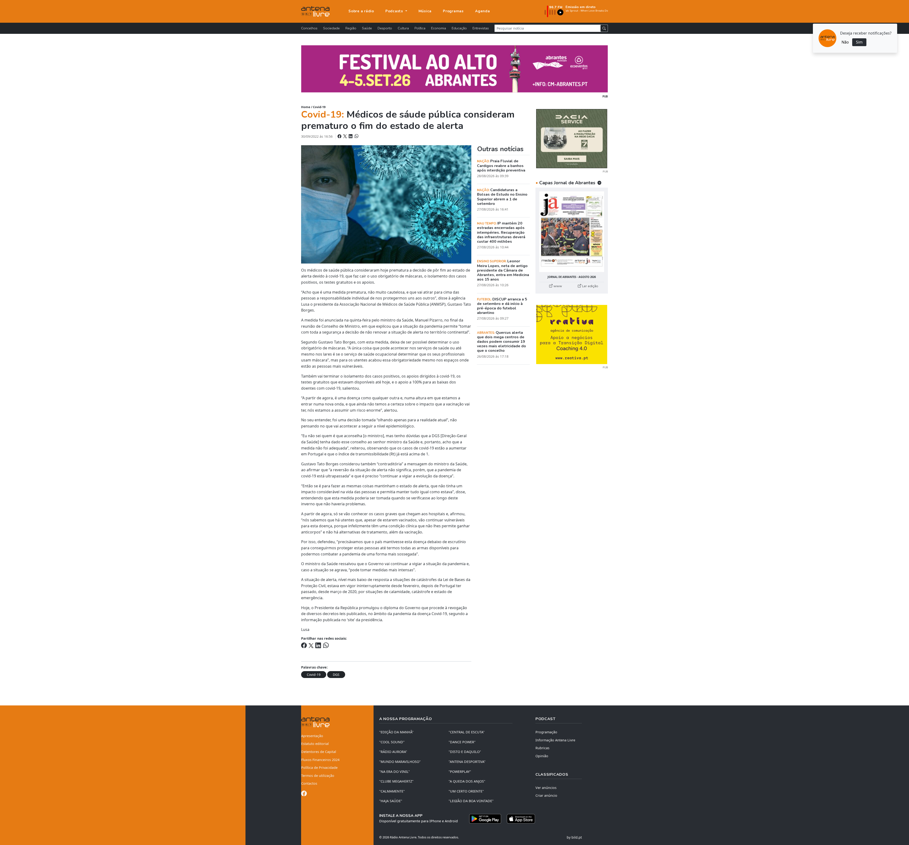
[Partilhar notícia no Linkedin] (351, 136)
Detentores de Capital (318, 751)
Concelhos (309, 28)
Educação (459, 28)
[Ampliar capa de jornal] (571, 231)
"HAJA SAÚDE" (390, 801)
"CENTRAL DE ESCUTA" (467, 732)
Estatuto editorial (315, 743)
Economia (438, 28)
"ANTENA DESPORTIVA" (467, 761)
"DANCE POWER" (462, 742)
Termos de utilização (317, 775)
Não (845, 42)
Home (305, 107)
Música (425, 11)
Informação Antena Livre (555, 740)
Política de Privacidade (319, 767)
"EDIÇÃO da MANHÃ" (396, 732)
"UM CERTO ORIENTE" (466, 791)
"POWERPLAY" (460, 771)
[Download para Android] (485, 818)
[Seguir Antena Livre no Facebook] (304, 794)
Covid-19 (319, 107)
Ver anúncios (546, 787)
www (557, 286)
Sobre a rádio (361, 11)
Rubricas (542, 748)
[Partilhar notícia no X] (345, 136)
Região (350, 28)
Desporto (385, 28)
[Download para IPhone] (521, 818)
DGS (336, 674)
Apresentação (312, 736)
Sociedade (331, 28)
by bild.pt (574, 837)
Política (419, 28)
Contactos (309, 783)
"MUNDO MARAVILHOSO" (400, 761)
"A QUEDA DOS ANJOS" (467, 781)
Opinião (541, 756)
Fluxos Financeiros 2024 (320, 759)
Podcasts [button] (394, 11)
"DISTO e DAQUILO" (465, 751)
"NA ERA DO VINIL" (394, 771)
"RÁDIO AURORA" (393, 751)
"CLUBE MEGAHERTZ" (396, 781)
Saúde (367, 28)
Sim (859, 42)
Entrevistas (480, 28)
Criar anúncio (546, 795)
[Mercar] (571, 138)
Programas (453, 11)
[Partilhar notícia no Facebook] (340, 136)
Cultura (403, 28)
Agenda (482, 11)
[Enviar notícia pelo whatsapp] (356, 136)
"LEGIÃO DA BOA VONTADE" (471, 801)
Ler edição (589, 286)
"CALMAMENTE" (392, 791)
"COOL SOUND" (392, 742)
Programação (546, 732)
